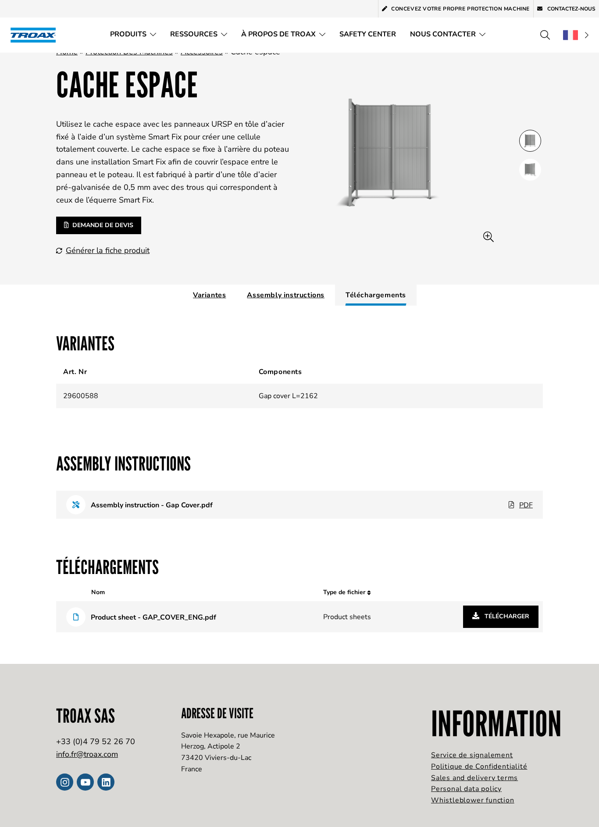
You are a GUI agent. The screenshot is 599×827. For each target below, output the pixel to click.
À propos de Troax (278, 34)
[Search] (545, 35)
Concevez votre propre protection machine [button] (460, 8)
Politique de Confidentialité (479, 766)
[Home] (36, 35)
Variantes (209, 295)
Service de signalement (472, 755)
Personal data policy (466, 789)
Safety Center (367, 34)
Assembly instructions (285, 295)
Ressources (193, 34)
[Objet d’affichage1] (530, 169)
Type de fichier (345, 592)
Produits (128, 34)
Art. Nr (75, 372)
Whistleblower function (472, 800)
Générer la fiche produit (108, 250)
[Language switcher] (575, 35)
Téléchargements (376, 295)
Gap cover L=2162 (288, 396)
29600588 (80, 396)
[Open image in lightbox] (488, 237)
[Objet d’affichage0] (530, 140)
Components (280, 372)
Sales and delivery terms (474, 778)
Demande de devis (102, 225)
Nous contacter (443, 34)
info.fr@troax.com (87, 754)
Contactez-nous (570, 8)
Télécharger (506, 616)
